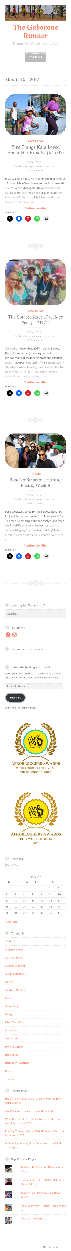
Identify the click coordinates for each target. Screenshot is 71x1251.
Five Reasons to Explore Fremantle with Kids (30, 1111)
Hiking (8, 1014)
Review (9, 1070)
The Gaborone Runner (35, 31)
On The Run (12, 1038)
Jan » (15, 921)
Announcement (14, 949)
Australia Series (14, 957)
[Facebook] (8, 635)
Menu (37, 57)
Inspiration (11, 1030)
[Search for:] (35, 613)
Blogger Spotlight (15, 965)
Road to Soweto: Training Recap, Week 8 (35, 482)
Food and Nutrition (15, 990)
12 (15, 900)
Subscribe (15, 697)
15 (41, 900)
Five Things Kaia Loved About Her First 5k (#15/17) (36, 149)
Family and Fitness (15, 973)
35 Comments (35, 339)
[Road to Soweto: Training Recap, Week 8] (35, 451)
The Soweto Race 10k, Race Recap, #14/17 (35, 319)
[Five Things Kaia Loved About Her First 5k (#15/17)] (35, 114)
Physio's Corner (14, 1046)
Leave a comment (36, 503)
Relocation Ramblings (17, 1062)
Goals (8, 998)
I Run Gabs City (14, 1022)
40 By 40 (10, 941)
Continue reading (26, 208)
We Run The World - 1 (34, 1218)
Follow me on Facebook (27, 649)
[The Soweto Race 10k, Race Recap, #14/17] (35, 282)
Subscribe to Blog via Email (30, 667)
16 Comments (35, 170)
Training (35, 474)
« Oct (8, 921)
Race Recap (35, 141)
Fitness (9, 981)
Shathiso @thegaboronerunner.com (34, 166)
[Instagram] (14, 635)
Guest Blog (11, 1006)
